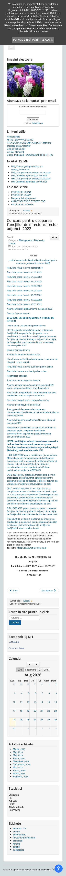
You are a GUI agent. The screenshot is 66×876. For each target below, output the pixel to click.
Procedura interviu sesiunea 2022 (23, 354)
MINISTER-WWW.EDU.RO (20, 139)
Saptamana (30, 669)
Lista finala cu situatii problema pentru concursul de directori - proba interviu (32, 360)
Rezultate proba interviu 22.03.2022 (24, 285)
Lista (46, 669)
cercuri (16, 846)
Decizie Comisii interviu (18, 313)
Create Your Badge (16, 648)
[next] (36, 664)
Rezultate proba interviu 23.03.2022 (24, 281)
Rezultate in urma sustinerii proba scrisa (26, 371)
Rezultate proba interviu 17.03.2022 (24, 299)
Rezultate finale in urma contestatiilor (25, 267)
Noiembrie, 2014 (21, 761)
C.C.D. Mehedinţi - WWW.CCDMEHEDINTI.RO (30, 154)
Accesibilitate (13, 136)
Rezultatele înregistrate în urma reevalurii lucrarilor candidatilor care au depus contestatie (31, 394)
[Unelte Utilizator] (54, 237)
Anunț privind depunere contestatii (23, 404)
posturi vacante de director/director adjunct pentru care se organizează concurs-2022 (33, 261)
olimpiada (17, 840)
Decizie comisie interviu (18, 349)
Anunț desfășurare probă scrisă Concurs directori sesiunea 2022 (31, 421)
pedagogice (18, 849)
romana (16, 843)
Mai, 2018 (18, 752)
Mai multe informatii (25, 39)
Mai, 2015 (18, 755)
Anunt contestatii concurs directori (23, 380)
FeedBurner (37, 122)
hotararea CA (19, 828)
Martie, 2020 (19, 749)
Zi (40, 669)
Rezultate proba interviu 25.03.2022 (24, 272)
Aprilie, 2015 (19, 758)
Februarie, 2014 (20, 776)
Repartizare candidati (17, 375)
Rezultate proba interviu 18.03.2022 (24, 295)
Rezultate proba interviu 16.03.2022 (24, 304)
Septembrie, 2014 (21, 764)
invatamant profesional (24, 837)
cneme (16, 831)
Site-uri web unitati (16, 148)
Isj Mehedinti (14, 642)
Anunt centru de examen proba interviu (26, 325)
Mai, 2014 (18, 767)
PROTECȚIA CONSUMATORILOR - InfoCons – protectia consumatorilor (30, 144)
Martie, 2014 (19, 773)
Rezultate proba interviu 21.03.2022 (24, 290)
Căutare (15, 622)
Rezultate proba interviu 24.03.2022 (24, 276)
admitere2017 (19, 834)
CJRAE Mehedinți (15, 151)
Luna (20, 669)
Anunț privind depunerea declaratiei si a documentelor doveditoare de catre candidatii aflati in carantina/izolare (33, 412)
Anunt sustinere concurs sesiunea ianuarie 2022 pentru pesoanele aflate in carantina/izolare (30, 386)
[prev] (30, 664)
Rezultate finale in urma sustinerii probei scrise (30, 366)
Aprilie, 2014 (19, 770)
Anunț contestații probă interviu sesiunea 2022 (29, 308)
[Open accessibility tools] (58, 869)
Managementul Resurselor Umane (26, 242)
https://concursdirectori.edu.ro (31, 547)
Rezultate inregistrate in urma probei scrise (28, 400)
